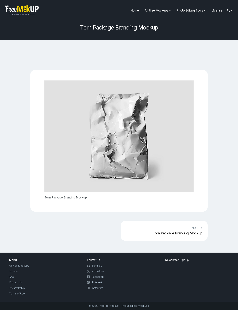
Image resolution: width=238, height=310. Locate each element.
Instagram (97, 288)
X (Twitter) (98, 271)
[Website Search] (229, 10)
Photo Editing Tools (190, 10)
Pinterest (97, 282)
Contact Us (15, 282)
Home (135, 10)
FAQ (11, 276)
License (217, 10)
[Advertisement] (119, 55)
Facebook (97, 276)
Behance (97, 265)
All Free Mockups (156, 10)
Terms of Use (17, 293)
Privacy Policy (17, 288)
